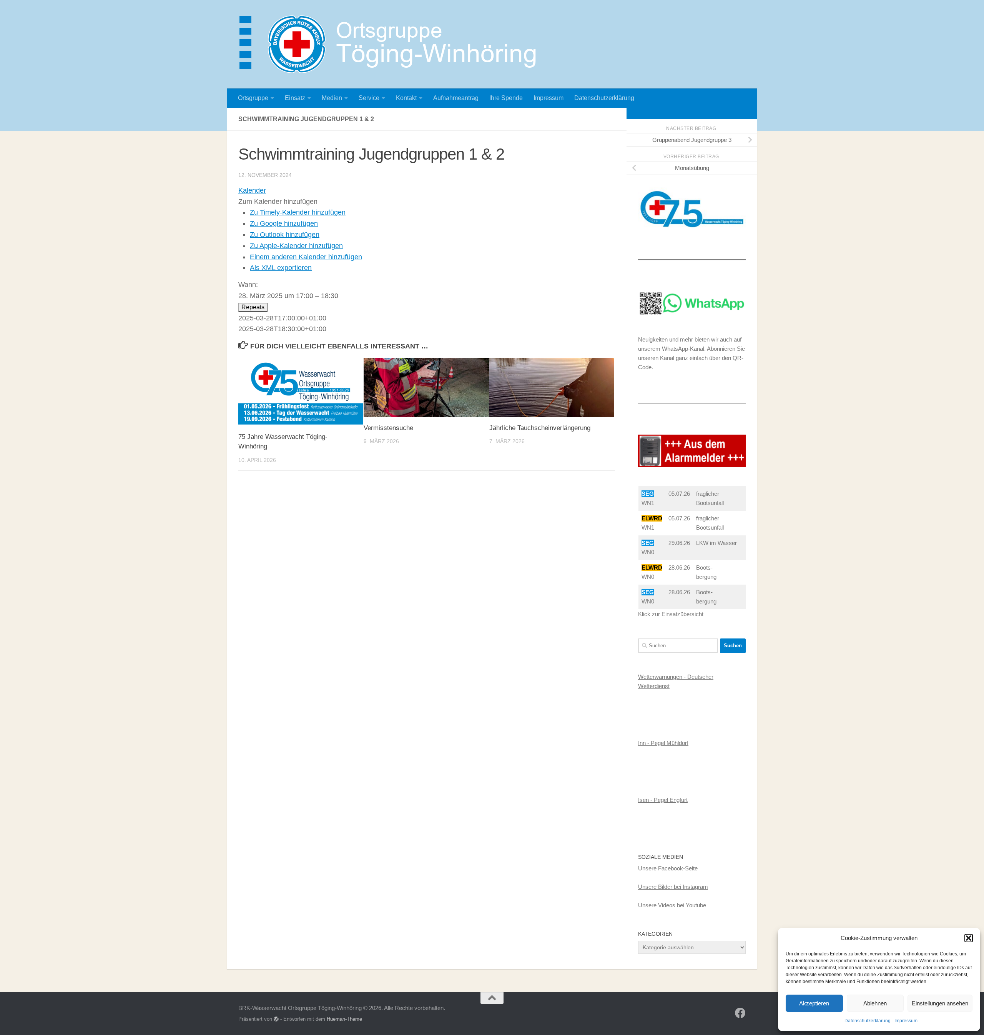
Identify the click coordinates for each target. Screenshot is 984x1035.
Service (369, 98)
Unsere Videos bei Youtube (672, 905)
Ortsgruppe (253, 98)
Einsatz (295, 98)
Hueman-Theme (344, 1019)
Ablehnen (875, 1003)
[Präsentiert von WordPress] (276, 1019)
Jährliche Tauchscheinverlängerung (539, 428)
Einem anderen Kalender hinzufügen (306, 257)
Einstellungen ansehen (940, 1003)
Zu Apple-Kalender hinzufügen (296, 246)
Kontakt (406, 98)
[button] (968, 938)
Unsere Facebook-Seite (668, 868)
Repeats (252, 307)
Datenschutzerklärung (867, 1020)
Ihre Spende (506, 98)
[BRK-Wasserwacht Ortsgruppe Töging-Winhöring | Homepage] (392, 44)
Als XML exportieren (281, 268)
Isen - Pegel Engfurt (663, 800)
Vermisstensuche (388, 428)
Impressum (906, 1020)
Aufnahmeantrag (456, 98)
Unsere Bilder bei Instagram (673, 886)
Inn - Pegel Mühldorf (663, 743)
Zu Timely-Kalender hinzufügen (298, 212)
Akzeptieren (814, 1003)
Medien (332, 98)
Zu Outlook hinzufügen (284, 234)
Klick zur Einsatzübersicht (670, 614)
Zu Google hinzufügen (284, 223)
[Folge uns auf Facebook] (740, 1013)
